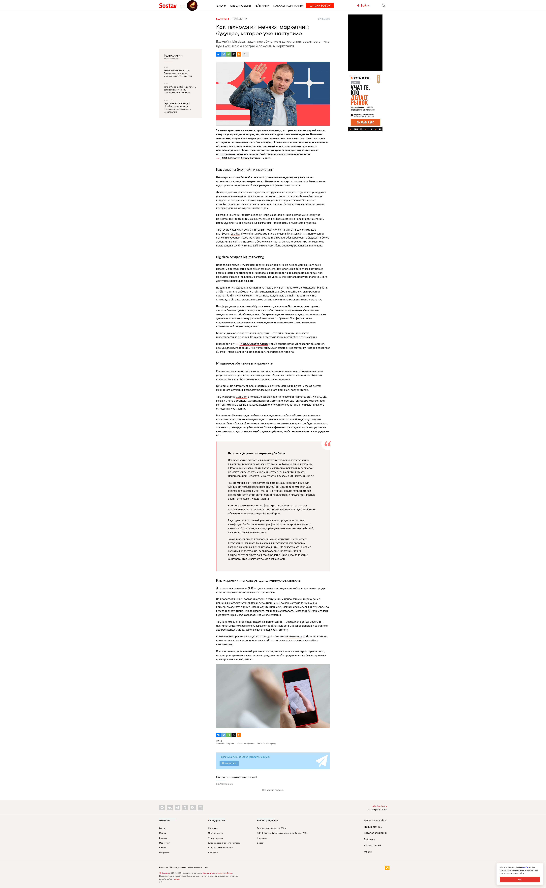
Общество (164, 852)
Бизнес (162, 848)
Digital (162, 828)
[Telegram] (223, 54)
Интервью (213, 828)
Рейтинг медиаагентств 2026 (271, 828)
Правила (228, 784)
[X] (233, 54)
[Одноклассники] (239, 54)
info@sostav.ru (380, 806)
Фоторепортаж (215, 838)
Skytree (292, 306)
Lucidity (235, 233)
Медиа (162, 833)
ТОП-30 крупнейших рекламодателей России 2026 (282, 833)
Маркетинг (164, 843)
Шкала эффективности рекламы (224, 843)
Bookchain (213, 852)
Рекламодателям (178, 868)
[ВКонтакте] (218, 54)
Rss (206, 868)
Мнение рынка (215, 833)
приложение (294, 636)
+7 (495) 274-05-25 (377, 809)
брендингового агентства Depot (217, 873)
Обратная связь (195, 868)
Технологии (173, 55)
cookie (525, 867)
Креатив (163, 838)
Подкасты (262, 838)
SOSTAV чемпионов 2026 (220, 848)
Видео (260, 843)
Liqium (177, 879)
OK (520, 879)
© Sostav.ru (164, 873)
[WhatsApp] (228, 54)
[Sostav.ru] (168, 5)
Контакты (163, 868)
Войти (219, 784)
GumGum (241, 396)
